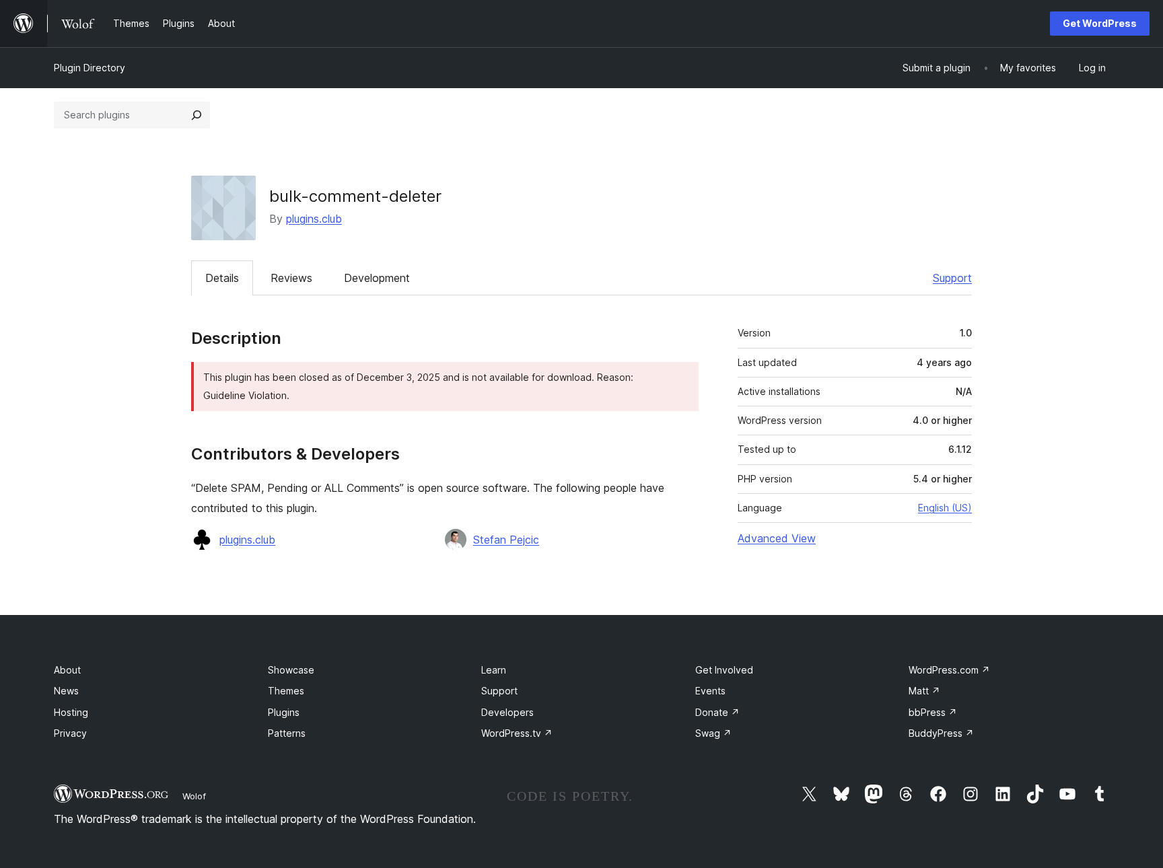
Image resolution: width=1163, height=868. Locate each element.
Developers (507, 712)
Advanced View (777, 538)
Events (710, 690)
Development (377, 278)
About (67, 670)
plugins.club (314, 218)
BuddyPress (941, 733)
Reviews (291, 278)
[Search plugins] (196, 115)
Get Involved (724, 670)
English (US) (945, 507)
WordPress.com (949, 670)
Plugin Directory (89, 67)
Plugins (283, 712)
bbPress (933, 712)
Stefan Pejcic (506, 539)
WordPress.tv (517, 733)
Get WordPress (1100, 23)
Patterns (287, 733)
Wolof (194, 796)
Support (952, 278)
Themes (286, 690)
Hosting (71, 712)
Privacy (70, 733)
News (66, 690)
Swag (713, 733)
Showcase (291, 670)
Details (222, 278)
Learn (493, 670)
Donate (717, 712)
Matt (924, 690)
